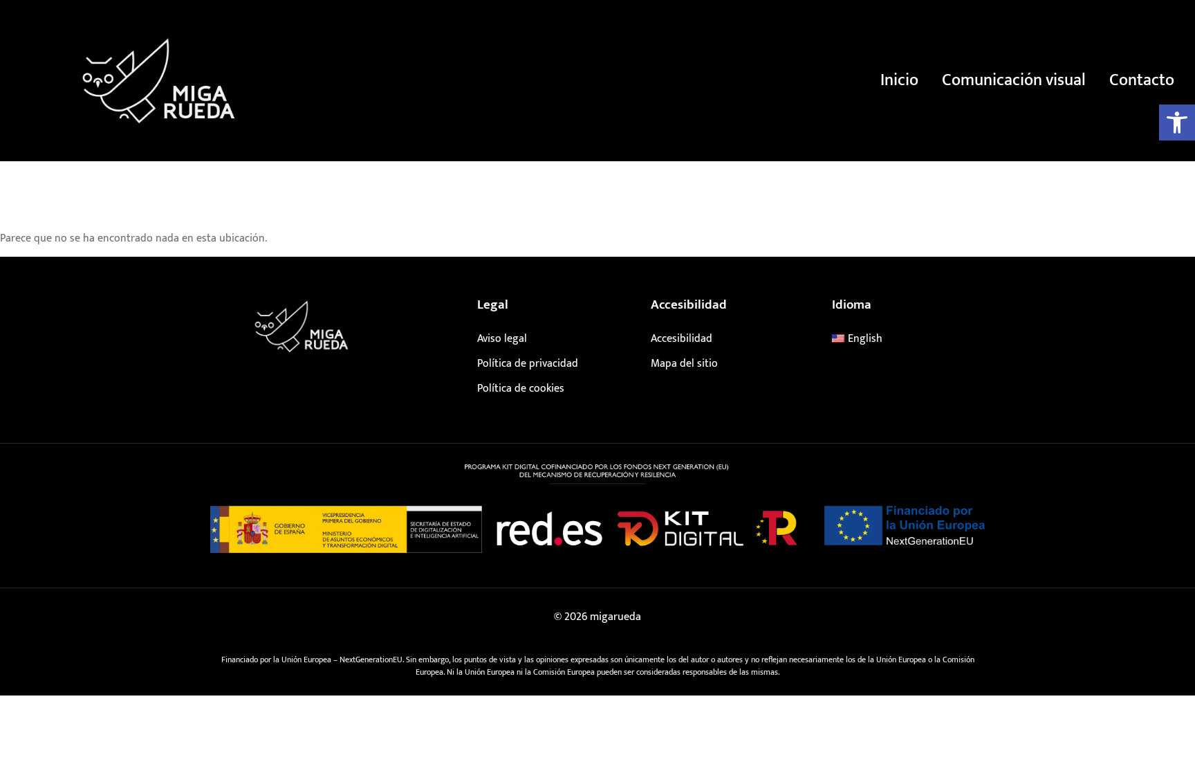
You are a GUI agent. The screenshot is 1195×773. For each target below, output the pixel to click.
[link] (1177, 122)
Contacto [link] (1141, 80)
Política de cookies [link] (520, 388)
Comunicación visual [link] (1014, 80)
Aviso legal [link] (502, 338)
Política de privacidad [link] (527, 363)
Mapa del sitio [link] (684, 363)
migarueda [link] (615, 617)
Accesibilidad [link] (681, 338)
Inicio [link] (899, 80)
